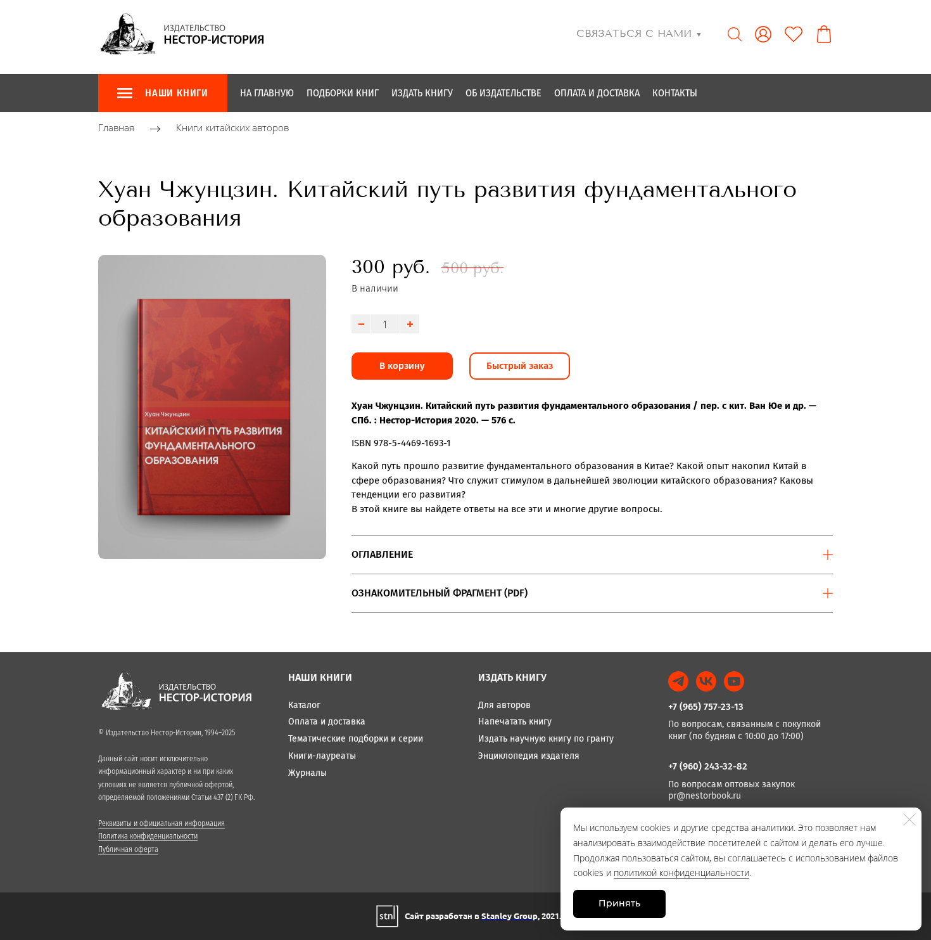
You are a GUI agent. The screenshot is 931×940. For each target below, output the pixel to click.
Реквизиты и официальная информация (161, 823)
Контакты (674, 93)
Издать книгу (422, 93)
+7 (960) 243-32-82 (707, 766)
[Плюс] (409, 323)
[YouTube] (734, 681)
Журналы (307, 773)
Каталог (304, 705)
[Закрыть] (909, 819)
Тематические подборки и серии (355, 738)
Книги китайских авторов (232, 128)
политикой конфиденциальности (681, 872)
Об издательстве (504, 93)
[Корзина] (824, 34)
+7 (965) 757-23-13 (706, 706)
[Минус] (361, 323)
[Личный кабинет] (763, 34)
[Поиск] (735, 34)
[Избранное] (793, 34)
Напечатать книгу (515, 721)
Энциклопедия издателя (529, 755)
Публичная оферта (128, 849)
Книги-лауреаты (322, 755)
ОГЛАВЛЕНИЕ (382, 554)
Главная (116, 128)
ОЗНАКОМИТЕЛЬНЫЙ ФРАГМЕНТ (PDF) (440, 593)
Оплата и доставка (597, 93)
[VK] (706, 681)
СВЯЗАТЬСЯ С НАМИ (639, 33)
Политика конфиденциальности (148, 836)
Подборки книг (343, 93)
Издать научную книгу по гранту (546, 738)
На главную (267, 93)
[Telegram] (678, 681)
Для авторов (504, 705)
